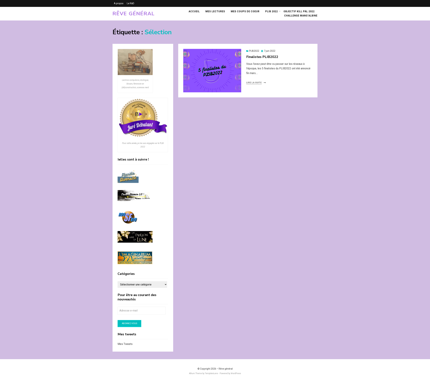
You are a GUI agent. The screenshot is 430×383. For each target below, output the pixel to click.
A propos (118, 3)
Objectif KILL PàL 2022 (299, 11)
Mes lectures (215, 11)
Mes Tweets (125, 344)
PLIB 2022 (271, 11)
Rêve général (134, 13)
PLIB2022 (254, 51)
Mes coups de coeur (245, 11)
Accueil (194, 11)
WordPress (236, 373)
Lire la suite (254, 82)
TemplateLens (211, 373)
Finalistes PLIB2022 (262, 57)
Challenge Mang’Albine (300, 15)
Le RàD (130, 3)
